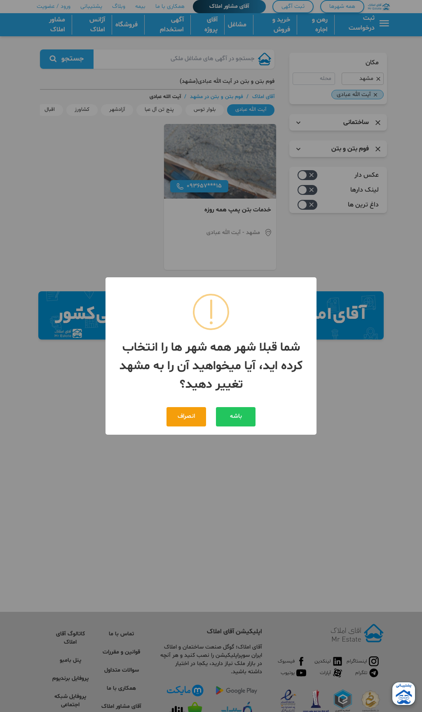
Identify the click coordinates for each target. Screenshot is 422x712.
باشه (236, 416)
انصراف (186, 416)
